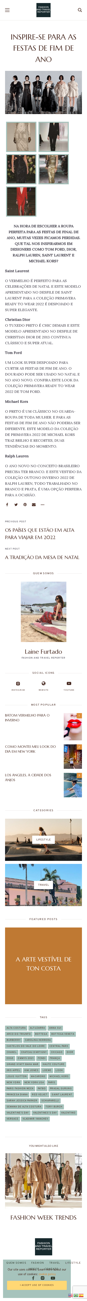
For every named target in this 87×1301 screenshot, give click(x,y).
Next (75, 1187)
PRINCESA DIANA (17, 1094)
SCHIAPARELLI (50, 1100)
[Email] (34, 505)
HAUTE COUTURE (54, 1064)
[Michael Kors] (21, 169)
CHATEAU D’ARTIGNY (34, 1052)
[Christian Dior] (53, 137)
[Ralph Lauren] (21, 137)
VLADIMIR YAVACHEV (35, 1118)
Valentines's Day (45, 1112)
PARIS (51, 1082)
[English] (70, 1295)
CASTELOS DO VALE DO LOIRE (26, 1046)
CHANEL (12, 1052)
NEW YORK (13, 1082)
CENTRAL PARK (58, 1046)
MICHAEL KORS (59, 1076)
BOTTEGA (41, 1034)
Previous (11, 1187)
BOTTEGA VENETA (62, 1034)
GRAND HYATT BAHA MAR (22, 1064)
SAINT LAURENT (62, 1094)
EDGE (10, 1058)
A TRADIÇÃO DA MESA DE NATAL (42, 557)
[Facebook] (7, 505)
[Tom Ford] (53, 169)
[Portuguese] (76, 1295)
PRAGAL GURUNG (61, 1088)
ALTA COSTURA (16, 1028)
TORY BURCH (54, 1106)
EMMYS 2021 (26, 1058)
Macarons (38, 1076)
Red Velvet (40, 1094)
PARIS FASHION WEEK (20, 1088)
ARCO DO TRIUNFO (19, 1034)
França (55, 1058)
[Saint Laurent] (21, 201)
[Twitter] (16, 505)
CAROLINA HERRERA (38, 1040)
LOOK (59, 1070)
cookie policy (47, 1274)
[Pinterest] (25, 505)
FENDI (42, 1058)
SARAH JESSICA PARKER (22, 1100)
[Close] (67, 1263)
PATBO (42, 1088)
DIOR (70, 1052)
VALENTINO (68, 1112)
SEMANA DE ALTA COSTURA (24, 1106)
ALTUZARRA (37, 1028)
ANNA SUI (55, 1028)
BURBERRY (14, 1040)
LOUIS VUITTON (17, 1076)
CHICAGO (57, 1052)
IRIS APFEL (13, 1070)
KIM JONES (31, 1070)
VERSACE (12, 1118)
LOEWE (47, 1070)
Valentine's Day (18, 1112)
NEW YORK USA (34, 1082)
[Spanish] (81, 1295)
